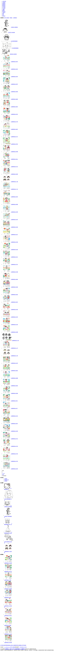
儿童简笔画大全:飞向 (14, 189)
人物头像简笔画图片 (14, 41)
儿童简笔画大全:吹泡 (14, 114)
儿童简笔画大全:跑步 (14, 302)
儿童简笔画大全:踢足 (14, 370)
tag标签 (11, 645)
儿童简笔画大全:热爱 (14, 309)
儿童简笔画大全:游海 (14, 468)
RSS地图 (13, 645)
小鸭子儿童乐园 (6, 17)
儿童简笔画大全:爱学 (14, 84)
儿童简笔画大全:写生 (14, 438)
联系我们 (16, 645)
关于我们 (1, 645)
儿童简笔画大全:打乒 (14, 136)
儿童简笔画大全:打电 (14, 121)
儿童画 (3, 9)
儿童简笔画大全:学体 (14, 453)
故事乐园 (3, 4)
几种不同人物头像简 (11, 32)
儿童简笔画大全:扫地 (14, 324)
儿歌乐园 (3, 2)
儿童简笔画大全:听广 (14, 408)
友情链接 (19, 645)
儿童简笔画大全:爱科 (14, 69)
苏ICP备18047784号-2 (23, 647)
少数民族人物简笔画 (14, 27)
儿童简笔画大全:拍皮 (14, 294)
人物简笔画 (15, 17)
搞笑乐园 (3, 5)
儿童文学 (3, 12)
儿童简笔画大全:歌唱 (14, 204)
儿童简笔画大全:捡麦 (14, 249)
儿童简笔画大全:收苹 (14, 363)
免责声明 (5, 645)
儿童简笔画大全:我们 (14, 423)
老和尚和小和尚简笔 (13, 54)
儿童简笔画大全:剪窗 (14, 242)
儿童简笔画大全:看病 (14, 279)
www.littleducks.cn (7, 647)
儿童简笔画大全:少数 (15, 340)
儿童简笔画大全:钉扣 (14, 166)
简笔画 (3, 10)
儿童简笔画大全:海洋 (14, 219)
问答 (3, 14)
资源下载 (3, 11)
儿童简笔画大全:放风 (14, 196)
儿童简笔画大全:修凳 (14, 431)
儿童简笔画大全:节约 (14, 264)
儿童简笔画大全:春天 (14, 106)
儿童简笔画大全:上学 (14, 348)
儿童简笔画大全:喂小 (14, 400)
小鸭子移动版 (24, 645)
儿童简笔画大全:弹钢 (14, 151)
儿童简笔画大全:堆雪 (14, 174)
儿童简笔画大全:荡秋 (14, 144)
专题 (3, 13)
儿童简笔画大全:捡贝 (14, 234)
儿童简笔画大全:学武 (14, 461)
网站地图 (8, 645)
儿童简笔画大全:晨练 (14, 99)
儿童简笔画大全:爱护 (14, 61)
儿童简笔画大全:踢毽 (14, 378)
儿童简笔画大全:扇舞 (14, 332)
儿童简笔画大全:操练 (14, 91)
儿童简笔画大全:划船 (14, 227)
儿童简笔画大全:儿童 (14, 181)
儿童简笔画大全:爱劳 (14, 76)
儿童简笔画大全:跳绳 (14, 393)
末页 (3, 474)
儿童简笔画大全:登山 (14, 159)
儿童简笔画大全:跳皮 (14, 385)
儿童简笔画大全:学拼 (14, 446)
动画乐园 (3, 3)
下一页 (3, 473)
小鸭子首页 (4, 1)
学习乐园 (3, 8)
